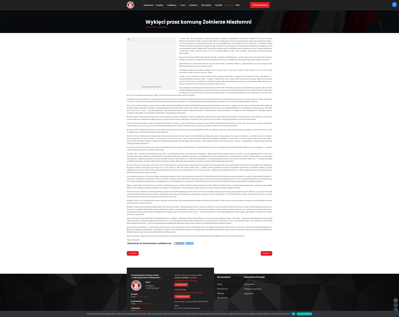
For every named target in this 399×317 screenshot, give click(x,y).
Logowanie (229, 5)
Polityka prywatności (253, 289)
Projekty (159, 5)
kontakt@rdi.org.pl (142, 296)
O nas (182, 5)
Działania (193, 5)
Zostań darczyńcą (259, 5)
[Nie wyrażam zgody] (396, 314)
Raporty (220, 293)
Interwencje (222, 289)
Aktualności (149, 5)
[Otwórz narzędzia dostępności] (394, 4)
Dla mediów (206, 5)
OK (293, 314)
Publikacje (171, 5)
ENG (237, 5)
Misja (219, 284)
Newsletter (249, 293)
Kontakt (218, 5)
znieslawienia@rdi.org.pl (144, 303)
